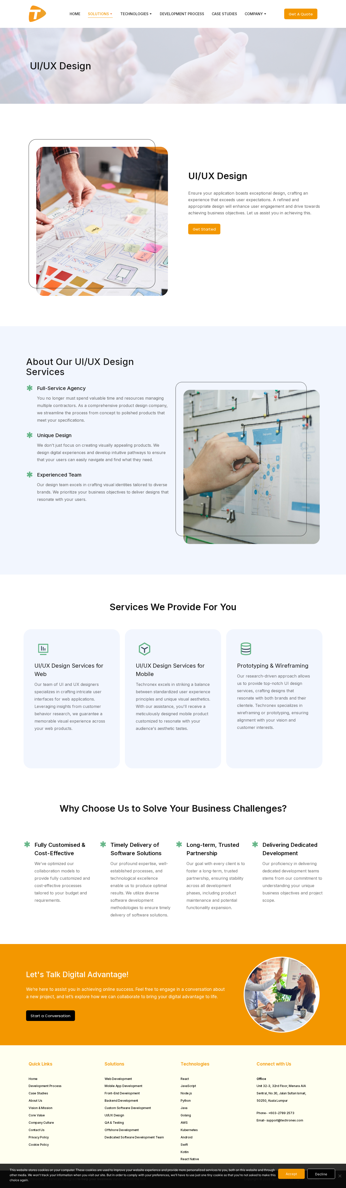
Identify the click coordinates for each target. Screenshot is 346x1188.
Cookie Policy (39, 1144)
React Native (190, 1159)
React (185, 1079)
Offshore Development (122, 1130)
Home (33, 1079)
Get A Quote (301, 14)
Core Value (37, 1115)
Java (184, 1108)
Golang (186, 1115)
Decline (321, 1174)
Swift (184, 1144)
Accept (291, 1174)
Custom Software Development (128, 1108)
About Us (35, 1100)
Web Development (118, 1079)
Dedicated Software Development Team (134, 1137)
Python (186, 1100)
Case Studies (38, 1093)
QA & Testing (114, 1122)
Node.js (186, 1093)
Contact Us (37, 1130)
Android (187, 1137)
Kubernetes (189, 1130)
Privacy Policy (39, 1137)
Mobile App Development (123, 1086)
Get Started (204, 229)
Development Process (45, 1086)
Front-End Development (122, 1093)
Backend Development (121, 1100)
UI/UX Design (114, 1115)
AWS (184, 1122)
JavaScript (188, 1086)
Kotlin (185, 1152)
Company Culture (41, 1122)
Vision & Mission (40, 1108)
